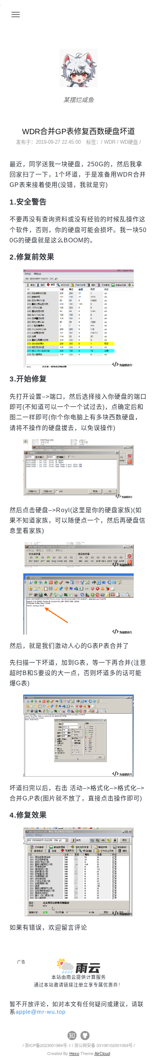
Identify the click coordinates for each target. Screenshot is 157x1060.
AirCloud (102, 1053)
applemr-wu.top (41, 1011)
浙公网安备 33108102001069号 (104, 1045)
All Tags (21, 1019)
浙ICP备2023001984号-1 (48, 1045)
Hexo (74, 1053)
